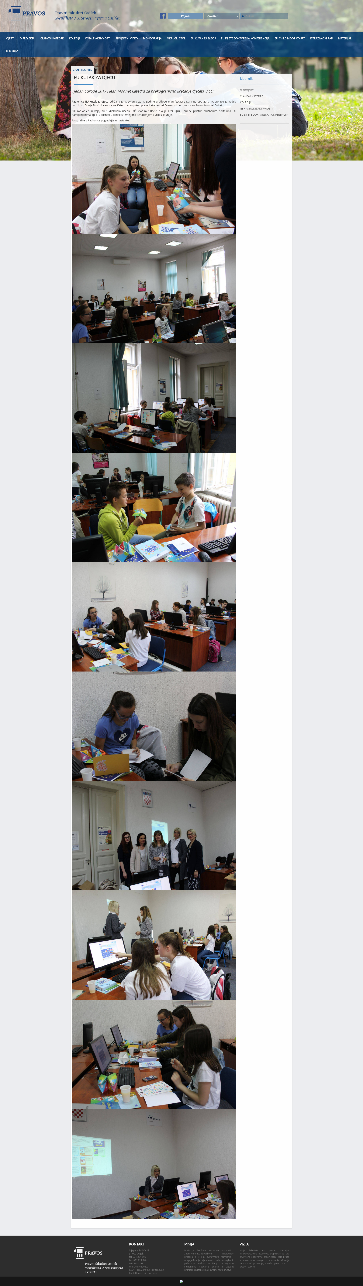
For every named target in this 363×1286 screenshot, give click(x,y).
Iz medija (12, 50)
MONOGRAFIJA (152, 38)
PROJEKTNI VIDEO (127, 38)
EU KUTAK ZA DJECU (203, 38)
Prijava (185, 16)
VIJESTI (10, 38)
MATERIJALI (345, 38)
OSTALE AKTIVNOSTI (97, 38)
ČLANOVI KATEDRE (52, 38)
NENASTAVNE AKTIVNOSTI (256, 108)
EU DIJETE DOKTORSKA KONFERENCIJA (245, 38)
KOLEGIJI (74, 38)
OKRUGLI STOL (176, 38)
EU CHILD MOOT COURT (290, 38)
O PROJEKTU (27, 38)
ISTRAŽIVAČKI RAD (321, 38)
